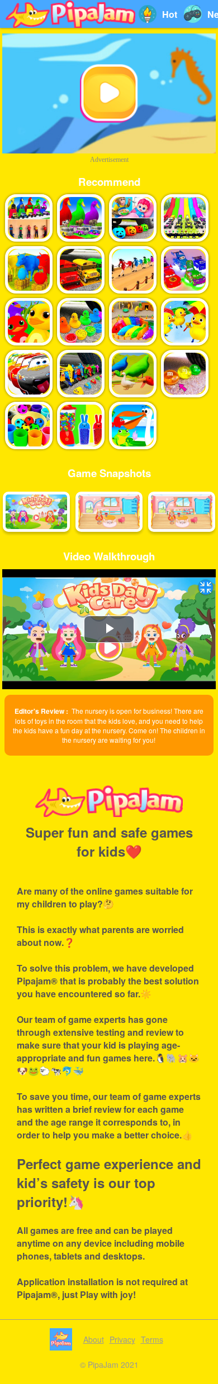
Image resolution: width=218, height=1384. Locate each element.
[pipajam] (70, 14)
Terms (152, 1339)
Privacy (122, 1339)
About (93, 1339)
